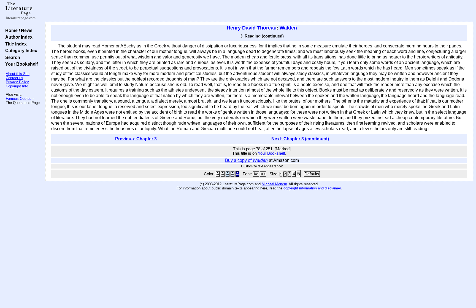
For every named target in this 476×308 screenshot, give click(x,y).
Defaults (311, 174)
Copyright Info (17, 86)
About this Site (17, 74)
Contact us (14, 78)
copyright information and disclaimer (312, 188)
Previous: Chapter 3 (136, 138)
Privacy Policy (17, 82)
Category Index (20, 50)
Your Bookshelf (20, 63)
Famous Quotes (18, 99)
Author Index (18, 36)
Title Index (15, 43)
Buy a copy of (246, 160)
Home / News (18, 30)
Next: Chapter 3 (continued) (300, 138)
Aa (255, 174)
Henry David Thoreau (252, 28)
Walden (288, 28)
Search (11, 57)
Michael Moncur (274, 184)
